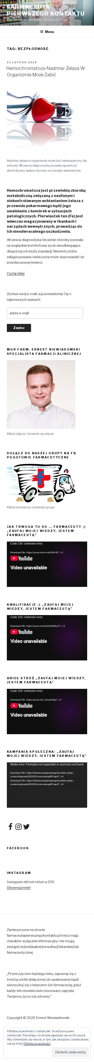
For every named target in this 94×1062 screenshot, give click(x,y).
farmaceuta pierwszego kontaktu (46, 10)
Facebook (18, 848)
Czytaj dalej (15, 273)
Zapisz (19, 328)
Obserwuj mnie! (19, 888)
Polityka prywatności (37, 1043)
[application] (47, 564)
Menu (49, 32)
